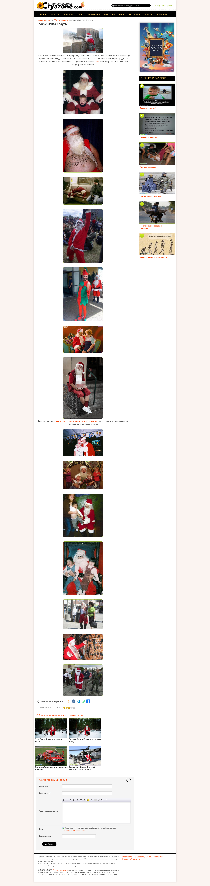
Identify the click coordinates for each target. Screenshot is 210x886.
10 (142, 116)
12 (142, 86)
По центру (81, 800)
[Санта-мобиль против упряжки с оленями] (51, 765)
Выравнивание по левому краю (77, 800)
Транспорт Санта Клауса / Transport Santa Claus (82, 768)
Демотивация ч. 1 (148, 108)
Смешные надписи (148, 138)
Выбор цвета (91, 800)
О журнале (127, 857)
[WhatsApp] (83, 701)
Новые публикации (131, 859)
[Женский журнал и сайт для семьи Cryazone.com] (60, 9)
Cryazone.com (60, 870)
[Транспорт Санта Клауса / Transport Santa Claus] (85, 765)
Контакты (158, 857)
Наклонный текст (67, 800)
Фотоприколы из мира (150, 196)
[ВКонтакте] (73, 701)
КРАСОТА (55, 14)
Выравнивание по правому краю (84, 800)
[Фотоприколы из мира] (157, 193)
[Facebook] (88, 701)
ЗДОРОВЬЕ (69, 14)
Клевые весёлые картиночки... (154, 257)
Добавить (49, 844)
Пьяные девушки (148, 167)
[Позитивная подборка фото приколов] (157, 223)
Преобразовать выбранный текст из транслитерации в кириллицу (102, 800)
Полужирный (64, 800)
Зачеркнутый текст (73, 800)
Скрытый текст (95, 800)
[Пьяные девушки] (157, 164)
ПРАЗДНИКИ (162, 14)
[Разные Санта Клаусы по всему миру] (85, 737)
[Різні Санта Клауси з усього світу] (51, 737)
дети (97, 61)
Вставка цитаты (99, 800)
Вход (157, 5)
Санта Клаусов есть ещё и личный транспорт (77, 421)
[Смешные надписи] (157, 134)
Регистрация (167, 5)
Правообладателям (143, 857)
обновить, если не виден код (74, 830)
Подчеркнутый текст (70, 800)
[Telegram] (78, 701)
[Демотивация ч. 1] (157, 105)
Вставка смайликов (88, 800)
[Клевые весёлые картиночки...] (157, 254)
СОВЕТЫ (148, 14)
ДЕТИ (80, 14)
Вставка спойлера (105, 800)
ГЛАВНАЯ (43, 14)
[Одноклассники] (68, 701)
